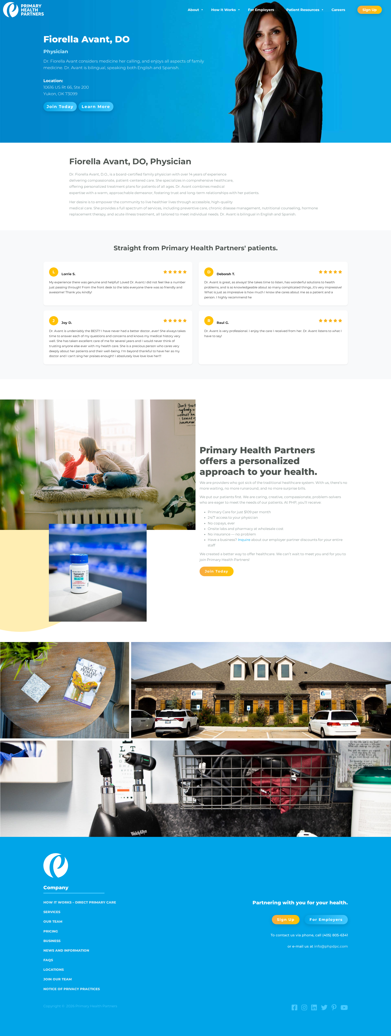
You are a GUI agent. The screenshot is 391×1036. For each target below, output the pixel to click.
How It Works (223, 10)
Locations (53, 970)
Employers (261, 10)
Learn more (96, 106)
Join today (60, 106)
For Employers (326, 919)
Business (51, 941)
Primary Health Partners (96, 1006)
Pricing (50, 931)
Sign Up (369, 10)
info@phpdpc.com (331, 946)
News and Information (66, 950)
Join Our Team (57, 979)
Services (51, 912)
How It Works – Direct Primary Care (79, 902)
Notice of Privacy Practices (71, 989)
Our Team (52, 921)
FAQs (48, 960)
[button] (64, 690)
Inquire (244, 540)
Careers (338, 10)
